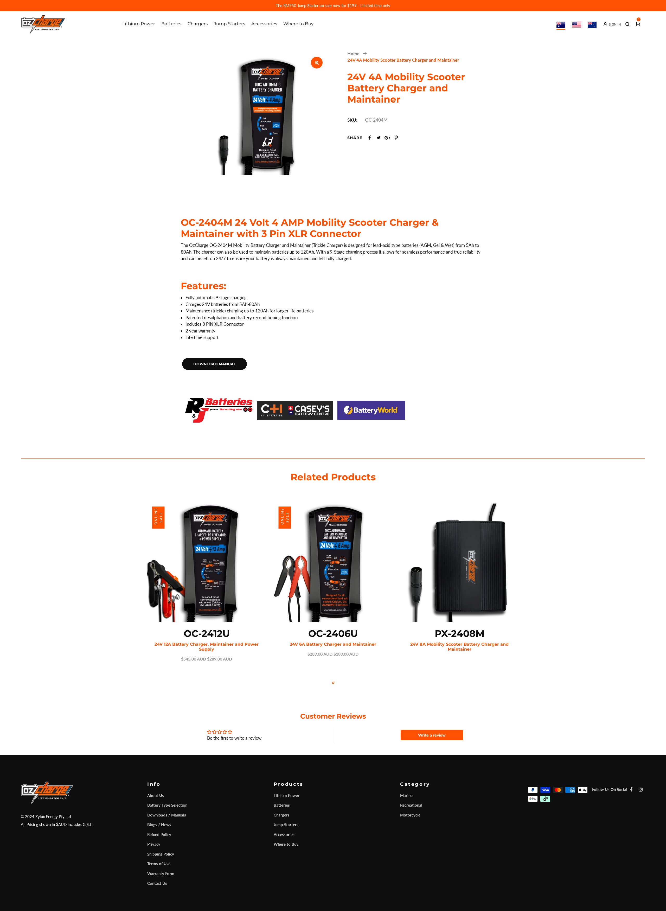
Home (353, 53)
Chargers (282, 815)
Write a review (432, 734)
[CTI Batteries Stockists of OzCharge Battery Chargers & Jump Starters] (295, 409)
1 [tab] (333, 683)
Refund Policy (159, 834)
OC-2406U (333, 633)
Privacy (153, 844)
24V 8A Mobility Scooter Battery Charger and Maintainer (459, 647)
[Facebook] (631, 789)
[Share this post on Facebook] (369, 137)
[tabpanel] (206, 583)
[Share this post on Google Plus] (387, 137)
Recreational (411, 805)
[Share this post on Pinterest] (396, 137)
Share (354, 137)
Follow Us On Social (609, 789)
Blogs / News (159, 824)
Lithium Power (286, 795)
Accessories (284, 834)
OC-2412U (207, 633)
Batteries (282, 805)
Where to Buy (286, 844)
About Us (155, 795)
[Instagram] (641, 789)
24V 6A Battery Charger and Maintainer (333, 644)
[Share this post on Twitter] (378, 137)
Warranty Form (160, 873)
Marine (406, 795)
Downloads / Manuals (166, 815)
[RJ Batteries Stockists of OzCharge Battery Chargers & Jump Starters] (219, 409)
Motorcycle (410, 815)
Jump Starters (286, 824)
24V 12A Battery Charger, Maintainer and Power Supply (207, 647)
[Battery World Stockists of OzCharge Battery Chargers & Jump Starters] (371, 409)
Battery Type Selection (167, 805)
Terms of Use (158, 863)
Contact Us (157, 883)
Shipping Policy (160, 854)
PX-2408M (459, 633)
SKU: (352, 120)
